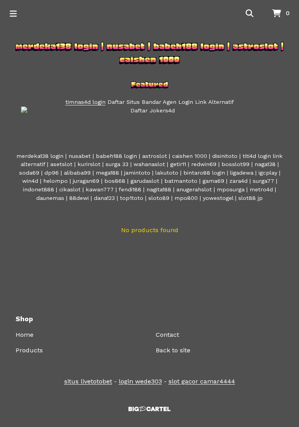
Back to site (173, 350)
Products (29, 350)
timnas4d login (85, 102)
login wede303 (140, 381)
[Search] (250, 13)
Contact (167, 334)
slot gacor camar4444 (202, 381)
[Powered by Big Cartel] (149, 409)
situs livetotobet (88, 381)
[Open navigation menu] (13, 14)
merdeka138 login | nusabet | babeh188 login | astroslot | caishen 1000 (149, 53)
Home (24, 334)
